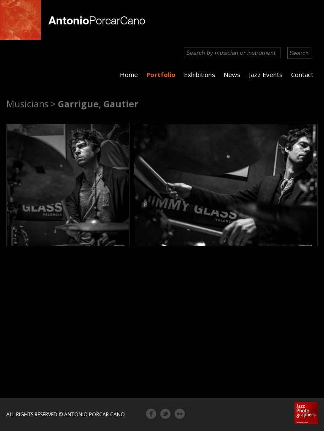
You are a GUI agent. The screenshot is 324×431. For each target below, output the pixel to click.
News (232, 74)
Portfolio (161, 74)
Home (129, 74)
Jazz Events (266, 74)
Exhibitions (199, 74)
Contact (302, 74)
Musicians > (31, 104)
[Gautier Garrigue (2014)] (68, 185)
